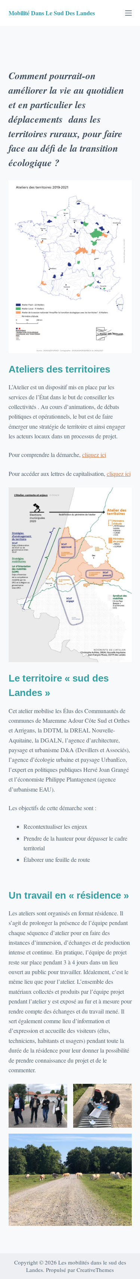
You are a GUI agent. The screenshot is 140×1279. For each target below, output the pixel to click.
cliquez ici (94, 454)
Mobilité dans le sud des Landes (52, 13)
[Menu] (128, 13)
